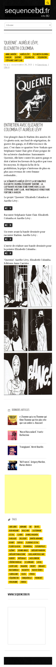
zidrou (23, 582)
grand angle (23, 550)
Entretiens (42, 64)
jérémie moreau (15, 562)
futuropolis (40, 546)
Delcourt (23, 539)
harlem (8, 57)
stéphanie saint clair (13, 61)
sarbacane (13, 574)
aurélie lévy (25, 54)
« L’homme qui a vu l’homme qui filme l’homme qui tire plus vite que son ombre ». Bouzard (33, 420)
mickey (32, 566)
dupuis (20, 543)
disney (11, 543)
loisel (39, 562)
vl (7, 64)
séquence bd (29, 57)
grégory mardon (38, 550)
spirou (32, 574)
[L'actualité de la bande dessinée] (27, 16)
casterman (36, 531)
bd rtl (37, 527)
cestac (11, 535)
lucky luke (13, 566)
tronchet (38, 578)
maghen (24, 566)
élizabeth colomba (40, 54)
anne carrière (10, 54)
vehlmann (13, 582)
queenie (18, 57)
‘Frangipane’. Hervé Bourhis (31, 447)
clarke (20, 535)
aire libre (13, 527)
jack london (34, 558)
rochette (25, 570)
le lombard (29, 562)
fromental (28, 546)
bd (30, 527)
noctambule (14, 570)
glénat (12, 550)
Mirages (42, 566)
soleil (23, 574)
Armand (23, 527)
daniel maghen (32, 535)
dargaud (12, 539)
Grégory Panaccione (17, 554)
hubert (12, 558)
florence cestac (32, 543)
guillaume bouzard (36, 554)
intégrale (22, 558)
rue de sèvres (37, 570)
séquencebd (42, 57)
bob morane (14, 531)
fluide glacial (14, 546)
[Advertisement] (28, 494)
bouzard (25, 531)
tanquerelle (27, 578)
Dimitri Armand (36, 539)
